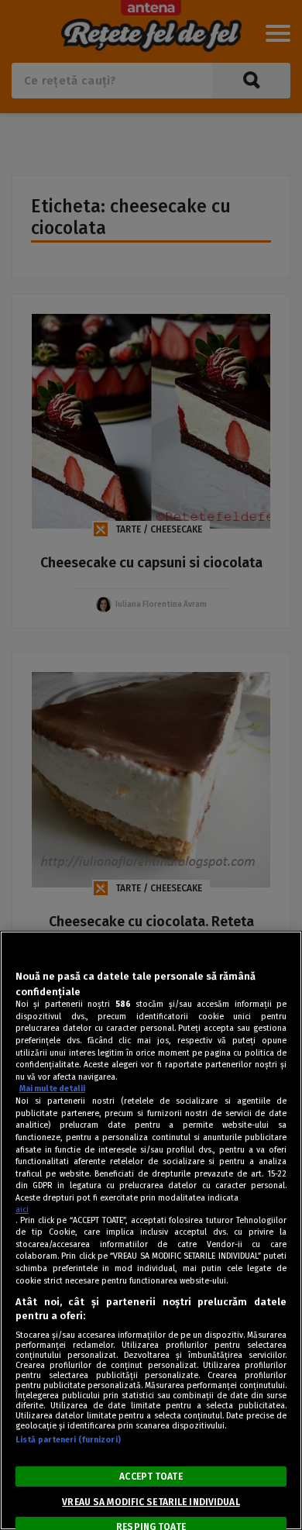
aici (22, 1209)
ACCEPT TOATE (150, 1476)
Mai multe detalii (52, 1089)
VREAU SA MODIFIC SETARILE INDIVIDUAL (150, 1502)
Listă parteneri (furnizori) (68, 1440)
